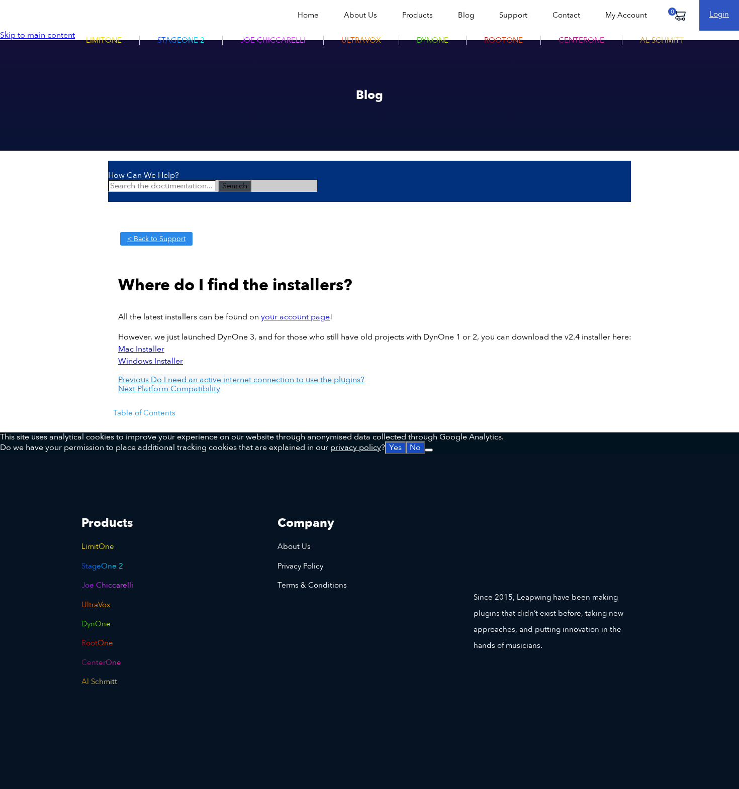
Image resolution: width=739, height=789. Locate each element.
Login (719, 14)
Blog (466, 15)
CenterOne (581, 40)
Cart (679, 15)
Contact (566, 15)
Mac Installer (141, 349)
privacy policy (355, 447)
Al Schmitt (662, 40)
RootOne (503, 40)
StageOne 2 (181, 40)
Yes (395, 447)
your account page (295, 316)
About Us (360, 15)
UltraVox (361, 40)
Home (308, 15)
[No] (429, 450)
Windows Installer (150, 361)
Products (417, 15)
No (415, 447)
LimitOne (104, 40)
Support (513, 15)
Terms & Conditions (312, 585)
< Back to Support (156, 239)
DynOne (432, 40)
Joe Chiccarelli (273, 40)
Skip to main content (37, 35)
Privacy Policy (300, 566)
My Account (626, 15)
